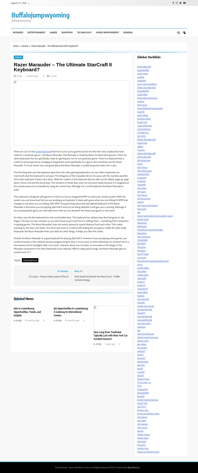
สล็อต (140, 146)
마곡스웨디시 (144, 382)
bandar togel (142, 219)
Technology (84, 32)
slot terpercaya (143, 160)
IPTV (139, 386)
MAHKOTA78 (143, 174)
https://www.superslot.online (150, 229)
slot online (141, 188)
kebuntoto (142, 233)
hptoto (140, 431)
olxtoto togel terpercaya (147, 337)
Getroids (141, 302)
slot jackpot (153, 205)
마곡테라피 (143, 132)
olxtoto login (142, 275)
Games (53, 32)
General (128, 32)
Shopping (67, 32)
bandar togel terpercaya (147, 399)
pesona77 (141, 358)
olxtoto (140, 202)
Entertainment (36, 32)
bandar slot (142, 122)
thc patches (142, 347)
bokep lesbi (142, 143)
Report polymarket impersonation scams (155, 216)
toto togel (141, 209)
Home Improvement (107, 32)
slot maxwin (142, 424)
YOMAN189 (142, 240)
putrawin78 (142, 288)
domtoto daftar (144, 118)
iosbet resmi (142, 73)
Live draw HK (143, 299)
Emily (19, 76)
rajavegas (141, 327)
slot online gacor (144, 170)
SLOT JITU (141, 406)
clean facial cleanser (145, 333)
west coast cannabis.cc (147, 84)
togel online (142, 94)
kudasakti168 (143, 70)
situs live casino (144, 323)
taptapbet (141, 80)
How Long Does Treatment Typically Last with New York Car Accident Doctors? (111, 335)
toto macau (142, 105)
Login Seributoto (144, 125)
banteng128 (142, 389)
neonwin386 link (144, 309)
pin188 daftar (143, 268)
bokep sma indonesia (146, 87)
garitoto (140, 77)
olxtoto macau (143, 434)
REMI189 (141, 243)
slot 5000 (141, 136)
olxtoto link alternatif (146, 139)
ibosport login (143, 379)
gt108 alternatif (144, 66)
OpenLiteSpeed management (150, 108)
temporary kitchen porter (148, 413)
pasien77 (141, 281)
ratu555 (140, 375)
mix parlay (141, 257)
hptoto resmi (143, 340)
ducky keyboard (43, 151)
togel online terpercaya (147, 98)
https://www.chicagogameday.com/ (153, 261)
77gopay (141, 150)
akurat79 (141, 313)
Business (18, 32)
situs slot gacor (143, 236)
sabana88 (141, 278)
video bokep (142, 115)
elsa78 (140, 368)
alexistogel (142, 222)
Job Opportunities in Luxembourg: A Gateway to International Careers (71, 312)
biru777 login (143, 254)
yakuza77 (141, 351)
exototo (140, 101)
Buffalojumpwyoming (41, 15)
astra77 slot (142, 403)
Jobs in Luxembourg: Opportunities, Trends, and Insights (27, 312)
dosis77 (140, 354)
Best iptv (141, 365)
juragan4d (141, 177)
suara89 (141, 372)
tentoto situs (142, 410)
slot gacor (141, 191)
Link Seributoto (144, 129)
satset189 (141, 184)
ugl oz (139, 264)
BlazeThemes (133, 467)
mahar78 (141, 285)
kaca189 (140, 396)
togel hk (140, 111)
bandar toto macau (145, 306)
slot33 (139, 163)
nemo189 (141, 181)
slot (138, 212)
